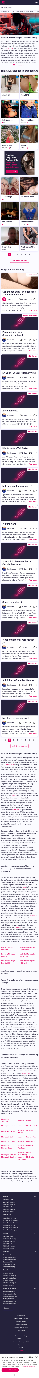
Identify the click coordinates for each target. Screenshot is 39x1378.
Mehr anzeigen (18, 65)
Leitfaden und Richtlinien (21, 1327)
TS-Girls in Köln (7, 1243)
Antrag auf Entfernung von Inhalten (21, 1342)
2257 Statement (21, 1339)
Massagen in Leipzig (9, 1303)
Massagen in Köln (8, 1299)
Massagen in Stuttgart (10, 1301)
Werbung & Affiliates (21, 1324)
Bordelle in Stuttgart (9, 1283)
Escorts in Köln (7, 1207)
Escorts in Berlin (8, 1199)
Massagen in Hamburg (10, 1294)
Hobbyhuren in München (10, 1223)
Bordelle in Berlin (8, 1273)
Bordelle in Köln (8, 1280)
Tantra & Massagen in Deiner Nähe (22, 11)
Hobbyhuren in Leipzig (10, 1230)
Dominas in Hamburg (9, 1257)
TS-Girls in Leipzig (8, 1248)
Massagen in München (10, 1296)
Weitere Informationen (29, 1366)
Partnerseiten (21, 1330)
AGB (21, 1333)
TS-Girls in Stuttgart (9, 1246)
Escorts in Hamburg (9, 1202)
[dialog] (19, 1366)
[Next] (33, 254)
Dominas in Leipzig (9, 1266)
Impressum (21, 1345)
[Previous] (6, 254)
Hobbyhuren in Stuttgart (10, 1227)
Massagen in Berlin (9, 1291)
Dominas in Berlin (8, 1255)
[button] (20, 1375)
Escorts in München (9, 1204)
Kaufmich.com (5, 11)
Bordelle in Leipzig (8, 1285)
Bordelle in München (9, 1278)
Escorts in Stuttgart (9, 1209)
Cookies (21, 1347)
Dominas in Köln (8, 1262)
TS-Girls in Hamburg (9, 1239)
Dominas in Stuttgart (9, 1264)
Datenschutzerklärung (21, 1336)
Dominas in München (9, 1259)
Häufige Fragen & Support (21, 1318)
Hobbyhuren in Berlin (9, 1218)
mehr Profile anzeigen (20, 261)
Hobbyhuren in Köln (9, 1225)
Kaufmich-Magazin (21, 1321)
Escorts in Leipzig (8, 1211)
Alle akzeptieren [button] (10, 1370)
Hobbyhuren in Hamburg (10, 1220)
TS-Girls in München (9, 1241)
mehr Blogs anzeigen (19, 746)
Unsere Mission (21, 1315)
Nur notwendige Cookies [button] (29, 1370)
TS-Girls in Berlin (8, 1236)
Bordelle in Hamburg (9, 1275)
